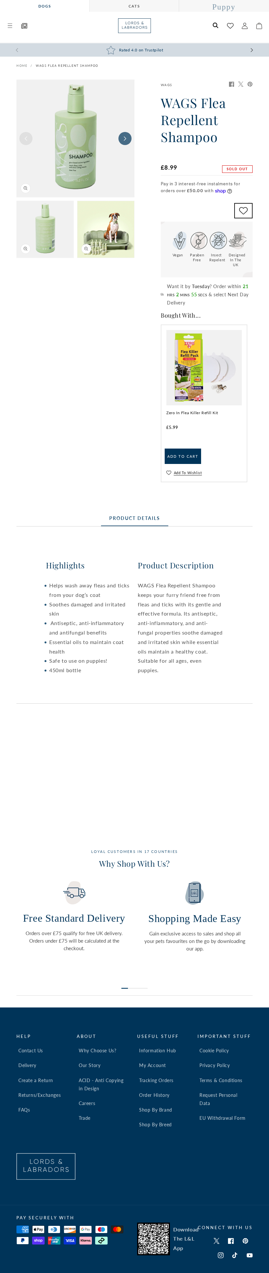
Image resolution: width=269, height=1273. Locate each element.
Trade (85, 1118)
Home (21, 65)
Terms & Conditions (220, 1080)
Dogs (44, 6)
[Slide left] (25, 138)
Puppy (224, 7)
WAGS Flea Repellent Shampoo (67, 65)
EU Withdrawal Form (222, 1118)
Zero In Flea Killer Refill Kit (192, 412)
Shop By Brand (155, 1110)
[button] (10, 26)
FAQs (24, 1110)
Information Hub (157, 1050)
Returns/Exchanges (39, 1095)
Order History (154, 1095)
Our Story (89, 1065)
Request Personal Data (218, 1099)
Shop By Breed (155, 1124)
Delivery (27, 1065)
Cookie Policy (214, 1050)
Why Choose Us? (97, 1050)
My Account (152, 1065)
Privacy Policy (214, 1065)
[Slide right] (125, 138)
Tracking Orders (156, 1080)
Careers (87, 1103)
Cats (134, 6)
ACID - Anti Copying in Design (101, 1084)
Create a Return (35, 1080)
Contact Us (30, 1050)
